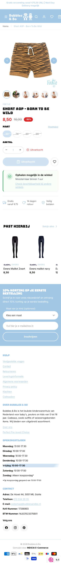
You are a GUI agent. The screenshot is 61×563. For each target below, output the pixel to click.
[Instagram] (15, 527)
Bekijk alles (48, 226)
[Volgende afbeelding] (54, 61)
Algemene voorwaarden (15, 381)
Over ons (7, 427)
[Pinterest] (24, 527)
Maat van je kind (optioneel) (20, 308)
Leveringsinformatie (13, 376)
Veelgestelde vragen (13, 361)
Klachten (7, 391)
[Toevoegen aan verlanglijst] (54, 161)
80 (27, 133)
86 (37, 133)
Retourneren (9, 371)
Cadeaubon (9, 396)
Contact (7, 366)
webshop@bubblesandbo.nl (26, 504)
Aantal (7, 142)
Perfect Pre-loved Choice (16, 432)
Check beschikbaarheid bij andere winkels (33, 185)
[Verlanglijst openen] (52, 16)
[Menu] (6, 16)
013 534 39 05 (21, 499)
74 (17, 133)
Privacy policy (10, 386)
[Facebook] (6, 527)
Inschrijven (30, 336)
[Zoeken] (36, 16)
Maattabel (53, 126)
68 (7, 133)
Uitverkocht (28, 161)
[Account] (44, 16)
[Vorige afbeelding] (7, 61)
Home (5, 26)
